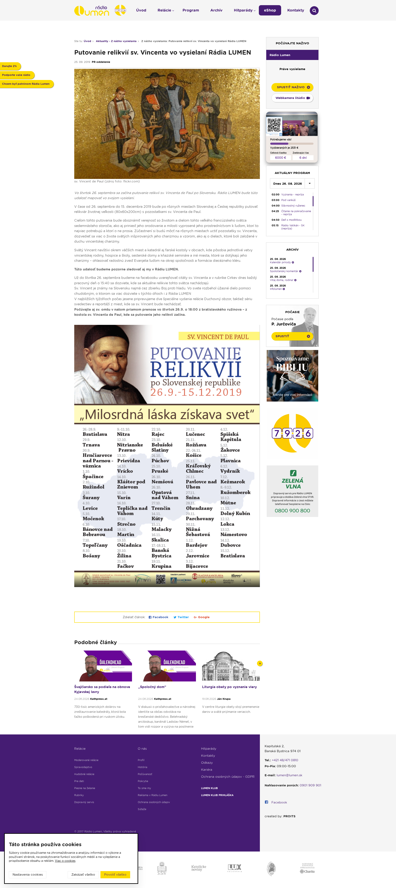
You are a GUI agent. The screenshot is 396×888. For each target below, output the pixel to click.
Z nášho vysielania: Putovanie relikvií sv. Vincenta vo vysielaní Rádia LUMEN (193, 41)
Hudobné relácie (84, 774)
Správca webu (83, 836)
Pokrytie (143, 781)
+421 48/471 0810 (285, 760)
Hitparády (208, 749)
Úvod (87, 41)
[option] (103, 691)
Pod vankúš (288, 200)
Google (203, 617)
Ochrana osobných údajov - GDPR (228, 777)
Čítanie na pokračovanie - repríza (296, 213)
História (142, 767)
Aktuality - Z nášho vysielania (116, 41)
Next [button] (260, 663)
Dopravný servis (84, 802)
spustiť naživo (291, 87)
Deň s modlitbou (291, 219)
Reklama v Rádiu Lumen (152, 795)
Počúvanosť (145, 774)
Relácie (80, 749)
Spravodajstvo (83, 767)
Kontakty (208, 756)
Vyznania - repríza (292, 194)
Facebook (160, 617)
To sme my (144, 788)
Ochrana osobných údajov (154, 802)
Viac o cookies (65, 860)
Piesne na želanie (84, 788)
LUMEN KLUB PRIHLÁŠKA (217, 795)
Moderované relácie (86, 760)
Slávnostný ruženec (293, 205)
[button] (292, 55)
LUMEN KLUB (209, 788)
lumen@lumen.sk (289, 775)
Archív (216, 10)
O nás (142, 749)
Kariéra (206, 770)
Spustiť (282, 336)
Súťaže (142, 809)
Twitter (183, 617)
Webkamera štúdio (290, 98)
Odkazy (207, 763)
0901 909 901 (310, 785)
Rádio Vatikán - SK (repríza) (293, 227)
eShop (270, 10)
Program (191, 10)
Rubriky (79, 795)
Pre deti (79, 781)
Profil (141, 760)
